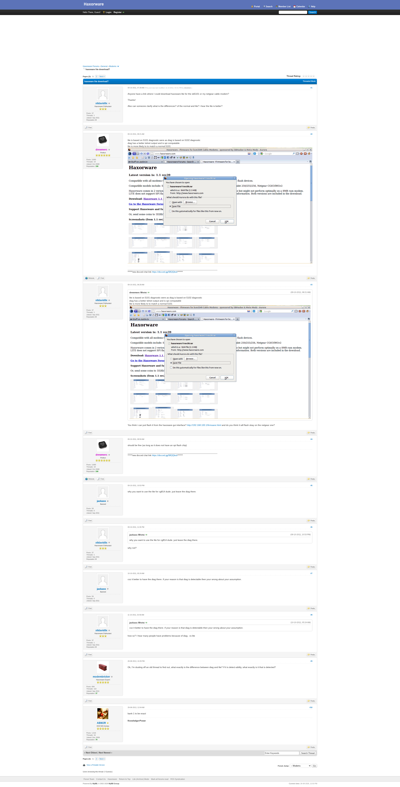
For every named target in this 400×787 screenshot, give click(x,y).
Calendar (300, 6)
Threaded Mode (309, 81)
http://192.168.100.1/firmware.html (204, 425)
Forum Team (89, 779)
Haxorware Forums (91, 66)
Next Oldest (91, 752)
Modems (112, 66)
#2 (311, 134)
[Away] (108, 723)
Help (313, 6)
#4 (311, 439)
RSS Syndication (177, 779)
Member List (284, 6)
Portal (257, 6)
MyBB (94, 783)
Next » (102, 76)
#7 (311, 573)
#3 (311, 285)
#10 (311, 707)
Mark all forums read (159, 779)
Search (269, 6)
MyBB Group (114, 783)
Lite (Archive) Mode (140, 779)
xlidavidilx (101, 103)
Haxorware (112, 779)
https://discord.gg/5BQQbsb (164, 272)
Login (108, 12)
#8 (311, 615)
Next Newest (104, 752)
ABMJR (101, 723)
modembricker (101, 676)
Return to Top (124, 779)
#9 (311, 661)
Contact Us (101, 779)
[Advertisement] (200, 38)
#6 (311, 527)
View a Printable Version (96, 765)
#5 (311, 485)
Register (118, 12)
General (104, 66)
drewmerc (187, 88)
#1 (311, 88)
